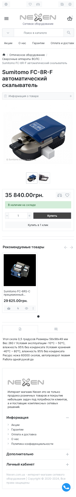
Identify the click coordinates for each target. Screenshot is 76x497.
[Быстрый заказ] (18, 308)
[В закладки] (67, 195)
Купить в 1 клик (38, 225)
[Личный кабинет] (70, 4)
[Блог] (62, 4)
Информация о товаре (24, 96)
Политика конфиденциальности (32, 443)
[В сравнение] (60, 195)
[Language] (6, 4)
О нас (22, 43)
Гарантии (38, 43)
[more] (33, 308)
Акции (8, 43)
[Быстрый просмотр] (26, 308)
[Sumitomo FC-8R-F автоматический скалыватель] (38, 138)
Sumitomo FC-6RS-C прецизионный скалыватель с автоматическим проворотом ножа (17, 293)
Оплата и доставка (63, 43)
